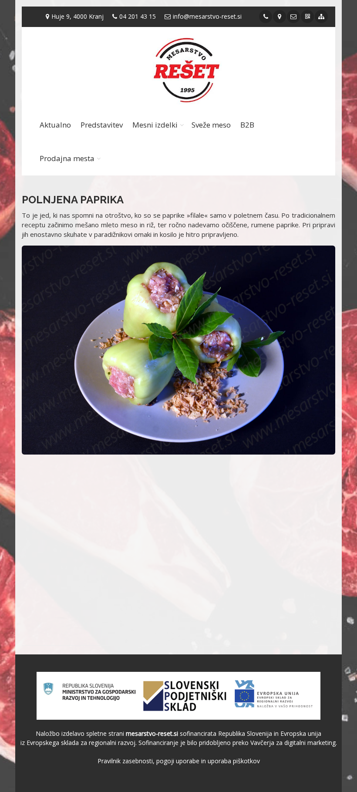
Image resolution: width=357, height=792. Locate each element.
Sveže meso (211, 125)
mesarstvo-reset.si (152, 733)
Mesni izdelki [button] (155, 125)
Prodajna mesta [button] (67, 158)
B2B (247, 125)
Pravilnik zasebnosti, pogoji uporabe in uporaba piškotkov (179, 761)
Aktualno (55, 125)
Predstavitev (102, 125)
